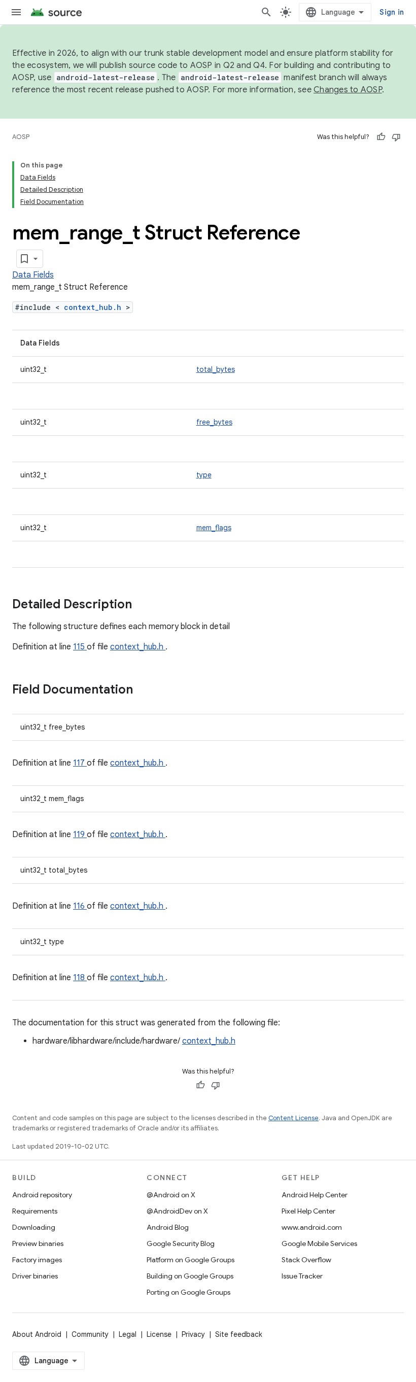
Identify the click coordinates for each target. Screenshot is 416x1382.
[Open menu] (16, 12)
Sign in (391, 12)
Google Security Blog (181, 1243)
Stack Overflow (306, 1259)
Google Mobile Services (319, 1243)
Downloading (33, 1227)
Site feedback (238, 1334)
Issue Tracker (302, 1276)
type (204, 474)
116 (80, 906)
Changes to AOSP (348, 90)
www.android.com (312, 1227)
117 (80, 763)
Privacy (193, 1334)
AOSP (20, 136)
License (159, 1334)
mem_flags (213, 527)
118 (80, 978)
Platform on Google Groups (190, 1259)
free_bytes (214, 422)
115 (80, 647)
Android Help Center (315, 1194)
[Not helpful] (396, 137)
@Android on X (171, 1194)
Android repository (42, 1194)
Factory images (37, 1259)
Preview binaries (37, 1243)
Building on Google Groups (190, 1276)
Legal (127, 1334)
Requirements (34, 1211)
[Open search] (266, 12)
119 (80, 835)
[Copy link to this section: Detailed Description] (145, 605)
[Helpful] (381, 137)
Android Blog (168, 1227)
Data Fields (33, 275)
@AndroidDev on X (177, 1211)
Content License (293, 1118)
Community (90, 1334)
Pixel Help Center (308, 1211)
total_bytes (215, 369)
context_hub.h (95, 307)
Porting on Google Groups (188, 1292)
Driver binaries (35, 1276)
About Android (36, 1334)
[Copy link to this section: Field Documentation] (146, 690)
